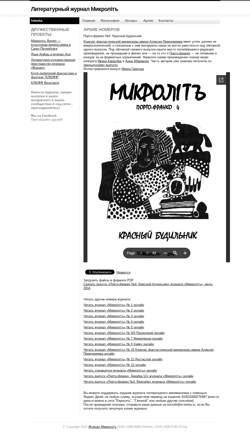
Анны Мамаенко (137, 61)
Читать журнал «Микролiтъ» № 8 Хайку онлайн (118, 344)
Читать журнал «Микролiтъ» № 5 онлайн (113, 327)
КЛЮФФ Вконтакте (45, 83)
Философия (110, 20)
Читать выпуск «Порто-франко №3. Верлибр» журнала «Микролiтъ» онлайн (139, 381)
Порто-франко (179, 53)
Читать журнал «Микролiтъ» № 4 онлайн (113, 322)
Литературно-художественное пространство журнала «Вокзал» (53, 63)
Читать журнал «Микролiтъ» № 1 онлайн (113, 305)
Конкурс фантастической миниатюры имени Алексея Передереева (132, 41)
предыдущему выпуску (100, 65)
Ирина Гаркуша (133, 69)
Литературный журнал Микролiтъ (74, 9)
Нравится (123, 272)
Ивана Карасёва (110, 61)
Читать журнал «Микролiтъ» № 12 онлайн (114, 365)
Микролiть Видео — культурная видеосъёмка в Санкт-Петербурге (51, 44)
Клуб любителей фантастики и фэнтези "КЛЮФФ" (54, 75)
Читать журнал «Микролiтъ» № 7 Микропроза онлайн (123, 338)
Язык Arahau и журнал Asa (51, 54)
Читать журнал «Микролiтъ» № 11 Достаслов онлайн (122, 359)
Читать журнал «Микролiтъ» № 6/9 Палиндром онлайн (124, 333)
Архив (148, 20)
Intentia (36, 20)
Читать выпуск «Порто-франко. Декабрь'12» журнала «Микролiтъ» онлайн (138, 376)
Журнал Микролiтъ (102, 427)
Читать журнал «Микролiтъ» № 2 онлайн (113, 310)
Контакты (165, 20)
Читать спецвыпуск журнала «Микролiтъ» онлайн (120, 370)
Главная (89, 20)
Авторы (131, 20)
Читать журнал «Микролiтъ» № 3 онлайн (113, 316)
